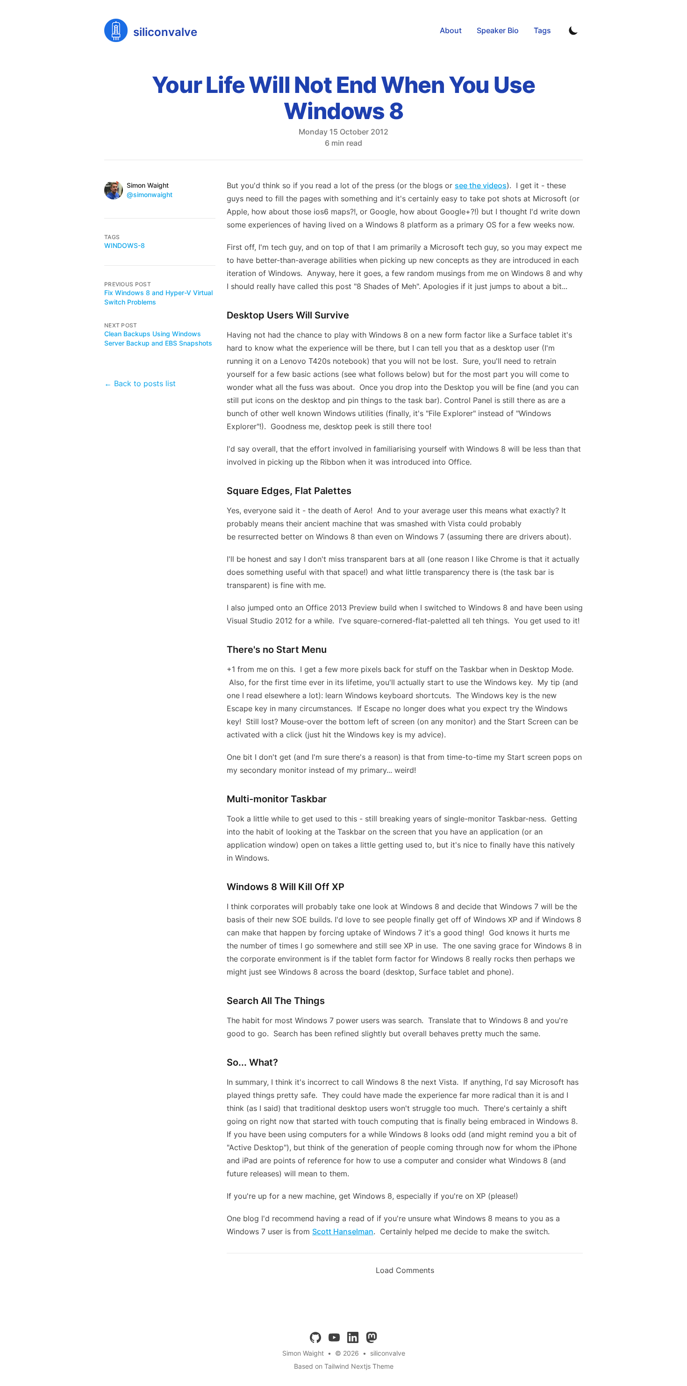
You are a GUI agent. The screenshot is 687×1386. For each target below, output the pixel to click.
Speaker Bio (498, 30)
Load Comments (405, 1270)
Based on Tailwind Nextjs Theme (344, 1366)
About (451, 30)
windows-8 (124, 245)
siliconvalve (387, 1353)
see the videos (481, 185)
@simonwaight (149, 194)
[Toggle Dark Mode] (573, 30)
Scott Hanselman (342, 1231)
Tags (542, 30)
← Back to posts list (140, 383)
